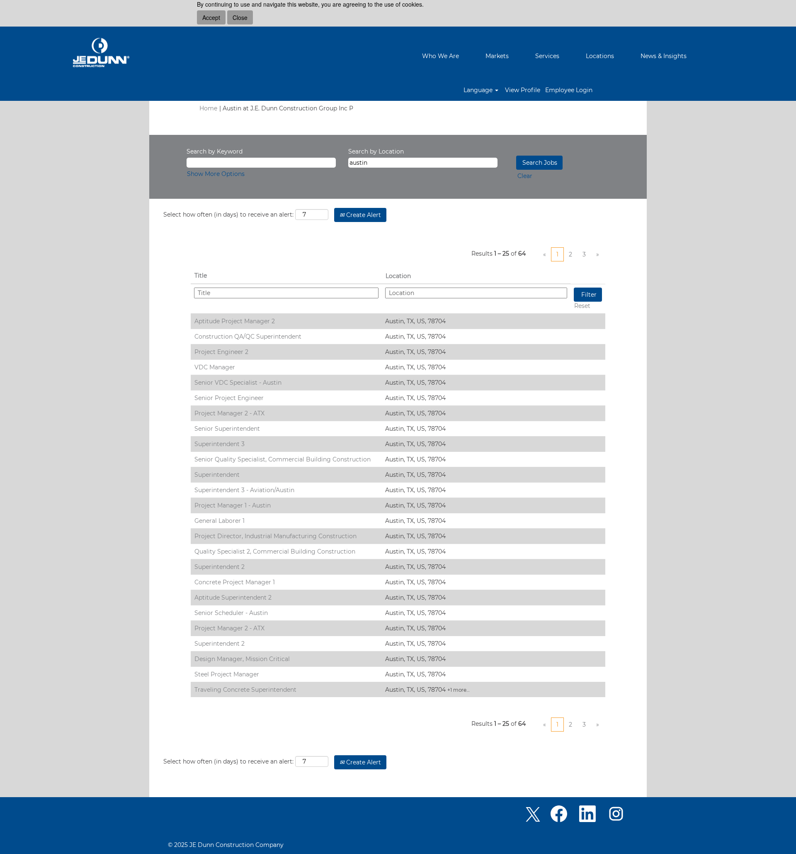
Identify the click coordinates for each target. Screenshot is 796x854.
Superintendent (217, 474)
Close (240, 17)
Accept (211, 17)
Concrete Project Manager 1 (234, 582)
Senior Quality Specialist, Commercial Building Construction (282, 459)
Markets (497, 56)
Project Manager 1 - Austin (232, 505)
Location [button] (398, 276)
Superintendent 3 (219, 444)
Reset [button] (582, 306)
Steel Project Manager (226, 674)
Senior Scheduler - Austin (231, 613)
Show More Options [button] (216, 174)
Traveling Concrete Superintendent (245, 689)
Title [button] (200, 275)
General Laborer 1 (219, 521)
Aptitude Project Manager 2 (234, 321)
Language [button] (479, 90)
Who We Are (440, 56)
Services (547, 56)
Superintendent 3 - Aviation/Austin (244, 490)
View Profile (522, 90)
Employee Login (568, 90)
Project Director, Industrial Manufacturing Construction (275, 536)
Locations (600, 56)
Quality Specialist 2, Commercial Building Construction (274, 551)
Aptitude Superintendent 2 (233, 597)
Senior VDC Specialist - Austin (238, 382)
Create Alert (363, 215)
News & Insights (664, 56)
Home (208, 108)
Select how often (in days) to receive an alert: (228, 214)
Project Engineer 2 (221, 352)
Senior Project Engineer (229, 398)
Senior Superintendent (227, 428)
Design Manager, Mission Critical (242, 659)
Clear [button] (524, 176)
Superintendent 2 (219, 567)
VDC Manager (214, 367)
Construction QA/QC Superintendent (247, 336)
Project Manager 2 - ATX (229, 413)
